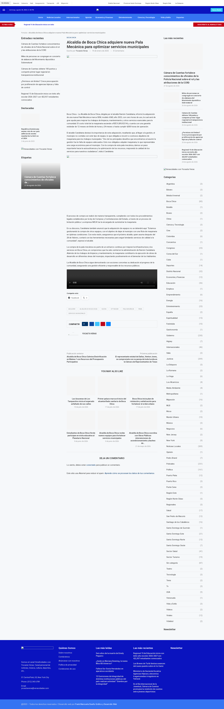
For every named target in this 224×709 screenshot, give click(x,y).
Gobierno (24, 3)
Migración (64, 3)
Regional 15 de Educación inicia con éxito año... (41, 25)
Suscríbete (216, 10)
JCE (57, 3)
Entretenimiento (125, 17)
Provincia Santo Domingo (132, 3)
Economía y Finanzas (104, 17)
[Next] (21, 25)
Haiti (31, 3)
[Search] (221, 3)
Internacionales (72, 17)
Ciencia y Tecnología (146, 17)
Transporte (50, 3)
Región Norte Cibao (152, 3)
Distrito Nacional (114, 3)
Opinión (88, 17)
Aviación (16, 3)
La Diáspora (179, 3)
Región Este (167, 3)
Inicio (40, 17)
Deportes (180, 17)
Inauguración (39, 3)
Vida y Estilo (166, 17)
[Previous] (18, 25)
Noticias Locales (54, 17)
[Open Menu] (3, 9)
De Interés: (5, 3)
